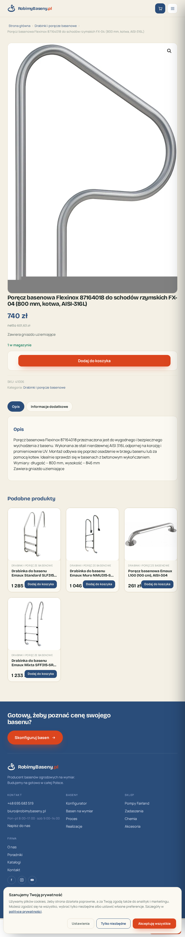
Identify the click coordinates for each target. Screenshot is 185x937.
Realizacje (74, 826)
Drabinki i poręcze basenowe (56, 26)
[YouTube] (32, 880)
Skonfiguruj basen (32, 737)
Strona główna (19, 26)
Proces (71, 818)
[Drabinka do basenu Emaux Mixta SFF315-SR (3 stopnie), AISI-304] (34, 624)
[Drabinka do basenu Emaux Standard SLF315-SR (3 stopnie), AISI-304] (34, 534)
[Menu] (172, 8)
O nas (12, 847)
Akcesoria (132, 826)
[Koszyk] (160, 8)
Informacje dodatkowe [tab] (49, 406)
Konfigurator (76, 803)
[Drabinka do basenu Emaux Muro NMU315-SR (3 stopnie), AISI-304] (92, 534)
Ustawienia (81, 923)
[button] (169, 51)
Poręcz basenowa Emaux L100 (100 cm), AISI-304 (150, 573)
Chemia (131, 818)
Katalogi (14, 862)
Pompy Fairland (137, 803)
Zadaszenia (134, 811)
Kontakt (13, 870)
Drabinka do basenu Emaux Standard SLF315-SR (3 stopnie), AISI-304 (33, 573)
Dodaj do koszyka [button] (41, 584)
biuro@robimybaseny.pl (26, 811)
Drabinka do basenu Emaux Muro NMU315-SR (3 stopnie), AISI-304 (91, 573)
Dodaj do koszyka (94, 360)
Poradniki (14, 854)
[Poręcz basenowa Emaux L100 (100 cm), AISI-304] (151, 534)
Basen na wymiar (79, 811)
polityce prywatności (25, 911)
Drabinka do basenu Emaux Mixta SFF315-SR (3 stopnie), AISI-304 (32, 662)
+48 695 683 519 (20, 803)
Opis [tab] (16, 406)
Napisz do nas (18, 825)
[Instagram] (22, 880)
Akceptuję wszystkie (154, 923)
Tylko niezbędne (113, 923)
